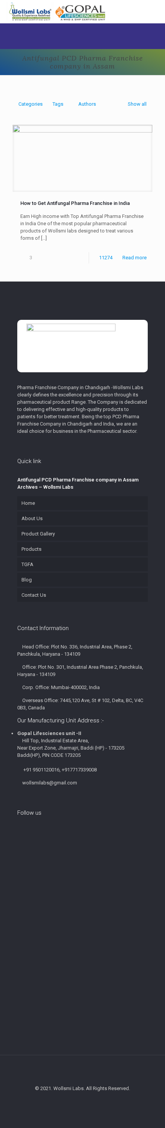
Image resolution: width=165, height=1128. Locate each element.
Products (31, 549)
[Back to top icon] (82, 1071)
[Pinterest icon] (78, 1101)
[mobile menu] (154, 11)
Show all (137, 104)
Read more (134, 257)
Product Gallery (38, 534)
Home (28, 503)
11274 (105, 257)
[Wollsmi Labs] (57, 11)
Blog (26, 580)
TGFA (27, 564)
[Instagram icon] (86, 1101)
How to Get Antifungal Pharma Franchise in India (75, 203)
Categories (30, 104)
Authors (87, 104)
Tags (58, 104)
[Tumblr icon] (94, 1101)
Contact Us (33, 595)
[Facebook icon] (70, 1101)
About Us (32, 518)
